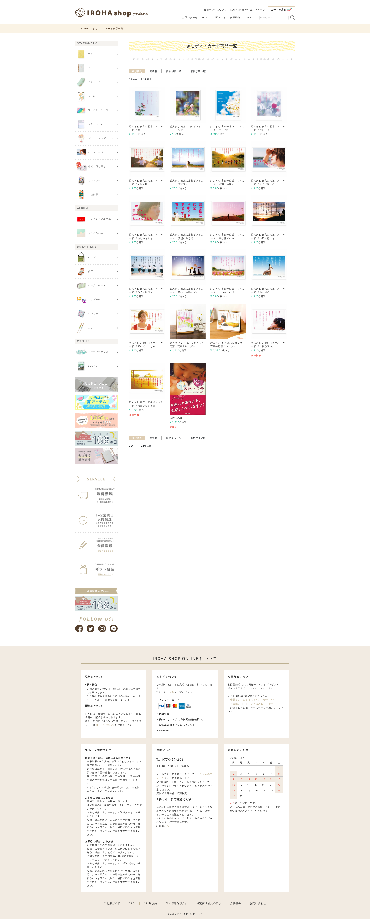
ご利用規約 (150, 903)
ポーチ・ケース (97, 285)
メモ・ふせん (95, 124)
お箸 (90, 327)
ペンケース (94, 81)
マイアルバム (95, 232)
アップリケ (94, 299)
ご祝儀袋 (93, 194)
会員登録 (235, 17)
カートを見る (278, 9)
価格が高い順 (198, 71)
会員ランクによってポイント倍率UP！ (252, 699)
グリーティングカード (101, 138)
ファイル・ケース (98, 110)
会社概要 (235, 903)
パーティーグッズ (98, 351)
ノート (92, 67)
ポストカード (95, 152)
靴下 (90, 271)
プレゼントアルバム (99, 218)
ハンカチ (93, 313)
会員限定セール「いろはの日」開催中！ (253, 703)
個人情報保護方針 (177, 903)
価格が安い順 (173, 71)
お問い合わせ (190, 17)
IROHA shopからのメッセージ (247, 9)
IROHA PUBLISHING (190, 914)
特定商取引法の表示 (209, 903)
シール (92, 96)
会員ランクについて (215, 9)
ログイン (249, 17)
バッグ (92, 257)
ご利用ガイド (218, 17)
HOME (85, 28)
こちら (170, 692)
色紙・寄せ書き (97, 166)
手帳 (90, 53)
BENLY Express (105, 725)
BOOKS (92, 365)
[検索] (292, 17)
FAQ (204, 17)
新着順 (153, 71)
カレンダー (94, 180)
